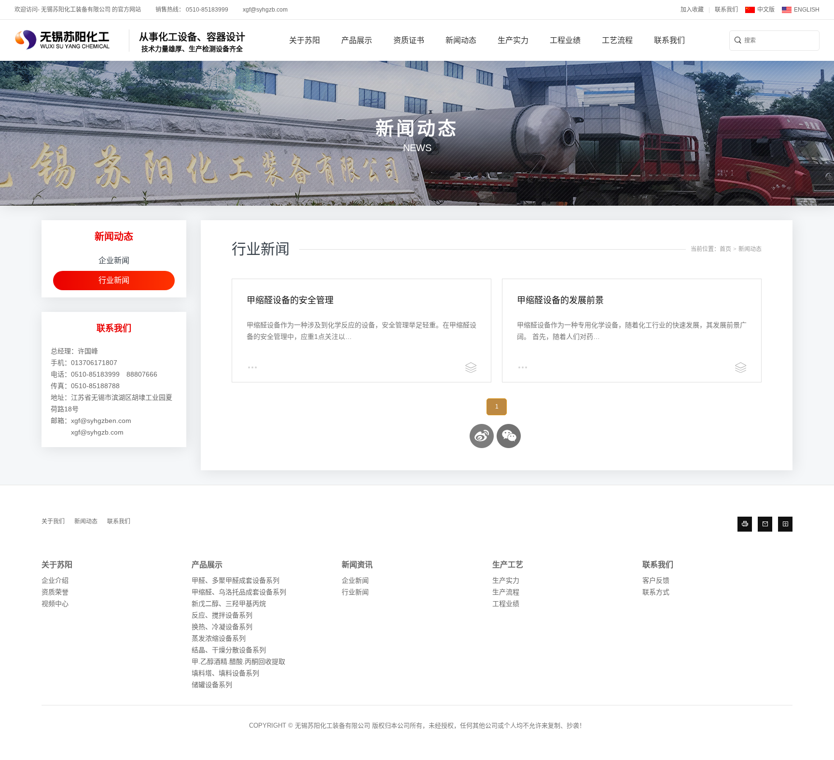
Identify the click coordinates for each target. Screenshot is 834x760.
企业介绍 (55, 580)
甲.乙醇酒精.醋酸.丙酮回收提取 (238, 661)
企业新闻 (113, 260)
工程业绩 (565, 40)
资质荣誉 (55, 592)
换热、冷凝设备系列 (222, 627)
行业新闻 (113, 280)
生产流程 (505, 592)
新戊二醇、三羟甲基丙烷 (229, 603)
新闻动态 (460, 40)
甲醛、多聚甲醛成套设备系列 (235, 580)
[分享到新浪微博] (482, 436)
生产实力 (513, 40)
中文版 (766, 9)
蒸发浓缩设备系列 (219, 638)
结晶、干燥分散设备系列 (229, 650)
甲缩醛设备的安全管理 (290, 300)
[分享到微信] (509, 436)
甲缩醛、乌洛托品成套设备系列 (239, 592)
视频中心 (55, 603)
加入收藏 (692, 9)
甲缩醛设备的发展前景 (560, 300)
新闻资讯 (357, 565)
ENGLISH (807, 9)
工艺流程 (617, 40)
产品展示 (356, 40)
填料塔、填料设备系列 (225, 673)
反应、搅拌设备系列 (222, 615)
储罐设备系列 (212, 685)
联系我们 (726, 9)
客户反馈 (655, 580)
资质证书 (408, 40)
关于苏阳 (304, 40)
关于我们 (53, 521)
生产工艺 (507, 565)
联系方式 (655, 592)
